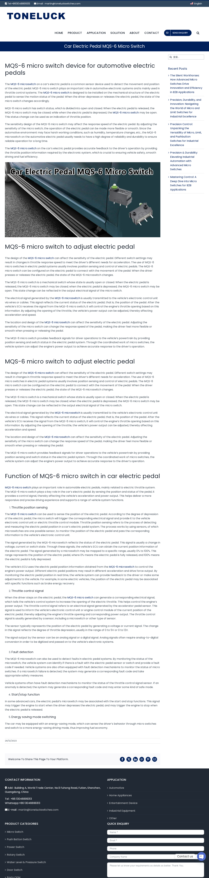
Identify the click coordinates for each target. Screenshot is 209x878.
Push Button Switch (19, 839)
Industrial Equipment (122, 811)
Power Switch (15, 847)
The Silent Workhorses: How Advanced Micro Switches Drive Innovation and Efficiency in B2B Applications (186, 84)
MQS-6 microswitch (23, 84)
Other (113, 818)
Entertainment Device (123, 803)
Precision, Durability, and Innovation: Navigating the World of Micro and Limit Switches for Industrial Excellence (185, 108)
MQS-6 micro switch (56, 93)
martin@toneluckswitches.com (62, 3)
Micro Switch (15, 832)
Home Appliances (120, 795)
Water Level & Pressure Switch (26, 862)
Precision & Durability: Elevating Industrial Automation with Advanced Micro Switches (184, 161)
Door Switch (14, 870)
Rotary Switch (16, 855)
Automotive (116, 788)
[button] (198, 32)
